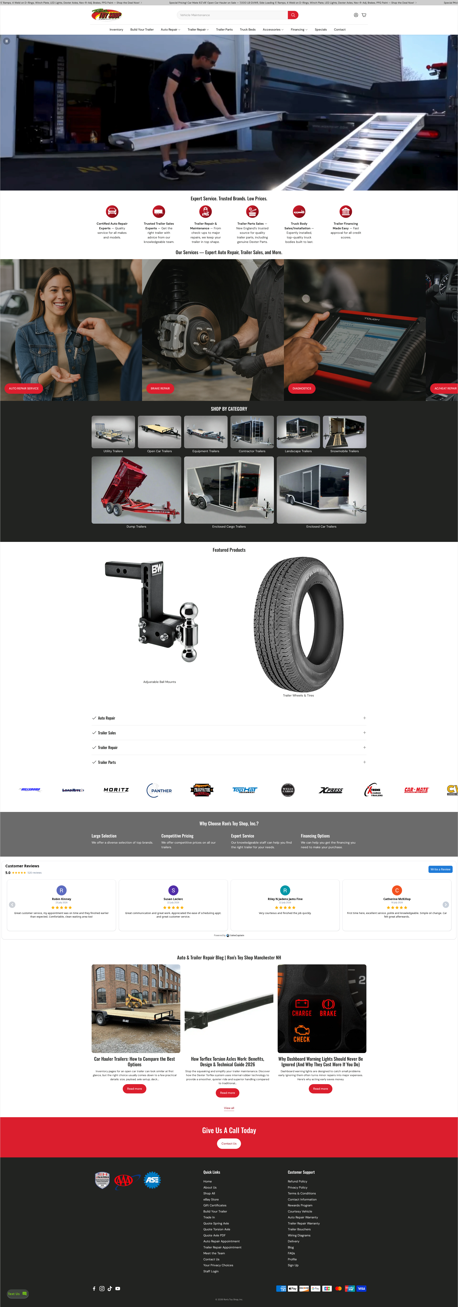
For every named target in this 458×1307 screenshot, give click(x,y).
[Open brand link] (44, 790)
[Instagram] (101, 1288)
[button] (237, 15)
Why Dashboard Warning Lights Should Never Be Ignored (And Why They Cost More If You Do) (320, 1061)
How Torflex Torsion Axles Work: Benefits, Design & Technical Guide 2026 (227, 1061)
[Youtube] (117, 1288)
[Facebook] (94, 1288)
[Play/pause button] (6, 41)
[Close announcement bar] (454, 2)
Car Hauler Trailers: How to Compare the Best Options (134, 1061)
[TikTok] (109, 1288)
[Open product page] (113, 432)
